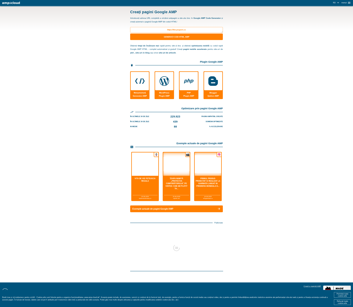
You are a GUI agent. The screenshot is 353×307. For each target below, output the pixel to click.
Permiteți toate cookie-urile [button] (342, 295)
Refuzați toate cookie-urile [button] (342, 302)
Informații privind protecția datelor (194, 300)
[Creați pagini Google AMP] (11, 3)
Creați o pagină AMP (312, 286)
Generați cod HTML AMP (176, 37)
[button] (336, 2)
